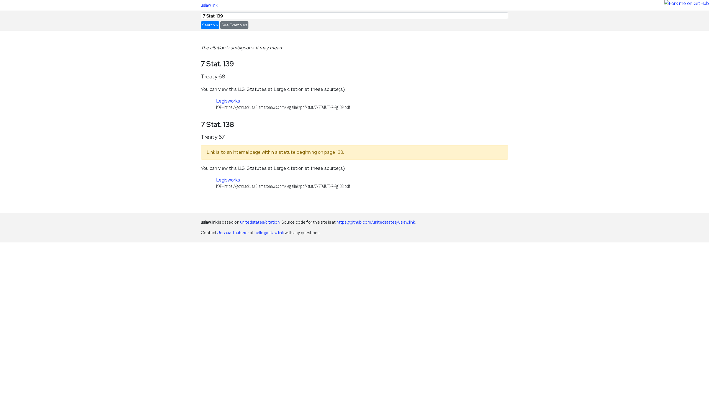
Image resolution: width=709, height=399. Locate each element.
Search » (210, 24)
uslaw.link (209, 5)
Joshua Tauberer (233, 233)
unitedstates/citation (260, 222)
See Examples (234, 24)
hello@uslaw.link (269, 233)
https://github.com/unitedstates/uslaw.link (375, 222)
